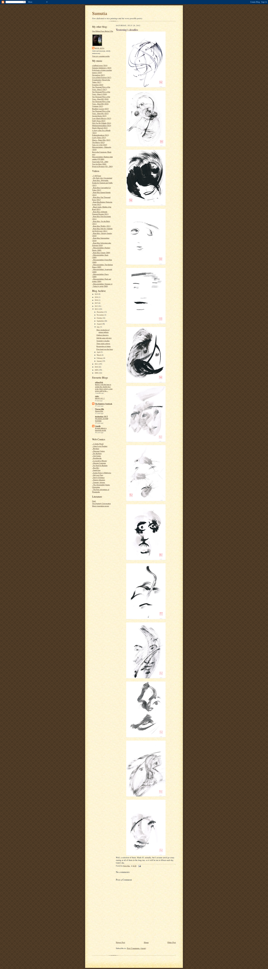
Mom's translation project (100, 506)
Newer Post (120, 942)
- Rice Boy (95, 468)
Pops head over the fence (104, 349)
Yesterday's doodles (103, 341)
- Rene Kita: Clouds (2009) (101, 252)
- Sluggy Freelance (98, 477)
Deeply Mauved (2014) (100, 128)
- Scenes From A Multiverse (101, 473)
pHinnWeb (99, 382)
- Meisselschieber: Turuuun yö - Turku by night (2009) (102, 285)
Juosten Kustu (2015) (99, 116)
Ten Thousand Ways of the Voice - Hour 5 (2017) (101, 88)
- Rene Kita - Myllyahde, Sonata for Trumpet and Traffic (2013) (102, 182)
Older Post (171, 942)
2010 (96, 367)
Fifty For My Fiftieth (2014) (101, 123)
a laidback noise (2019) (99, 65)
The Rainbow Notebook (103, 403)
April (99, 352)
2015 (96, 303)
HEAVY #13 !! (100, 398)
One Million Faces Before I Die (102, 31)
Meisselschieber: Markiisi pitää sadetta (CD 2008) (102, 158)
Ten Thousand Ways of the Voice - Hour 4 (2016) (101, 93)
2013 (96, 306)
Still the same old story (104, 338)
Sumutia (99, 13)
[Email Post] (139, 866)
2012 (96, 309)
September (100, 321)
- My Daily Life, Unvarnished (102, 178)
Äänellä (97, 426)
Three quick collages (103, 343)
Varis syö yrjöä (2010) (99, 145)
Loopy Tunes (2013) (99, 137)
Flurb (94, 501)
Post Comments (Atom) (136, 948)
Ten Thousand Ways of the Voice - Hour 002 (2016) (101, 102)
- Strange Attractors (98, 480)
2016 (96, 300)
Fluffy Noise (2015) (98, 121)
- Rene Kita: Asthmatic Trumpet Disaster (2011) (100, 213)
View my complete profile (101, 56)
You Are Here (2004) (99, 164)
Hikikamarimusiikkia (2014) (101, 125)
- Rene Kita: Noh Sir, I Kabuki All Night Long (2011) (102, 229)
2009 (96, 370)
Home (146, 942)
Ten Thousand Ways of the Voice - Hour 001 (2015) (101, 112)
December (100, 312)
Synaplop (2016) (97, 85)
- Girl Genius (96, 456)
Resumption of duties (103, 346)
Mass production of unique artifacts (102, 331)
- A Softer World (97, 444)
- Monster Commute (99, 463)
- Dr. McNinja (96, 453)
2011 (96, 364)
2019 (96, 294)
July (98, 327)
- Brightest (95, 448)
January (99, 361)
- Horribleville (96, 458)
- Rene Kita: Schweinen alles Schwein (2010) (101, 244)
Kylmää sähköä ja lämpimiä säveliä (101, 429)
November (100, 315)
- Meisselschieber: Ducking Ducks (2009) (101, 249)
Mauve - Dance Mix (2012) (101, 140)
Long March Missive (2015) (101, 118)
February (100, 358)
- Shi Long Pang (97, 475)
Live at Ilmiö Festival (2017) (101, 77)
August (99, 324)
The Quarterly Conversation (101, 503)
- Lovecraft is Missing (99, 461)
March (99, 355)
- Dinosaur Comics (98, 451)
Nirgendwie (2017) (98, 75)
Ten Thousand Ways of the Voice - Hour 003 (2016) (101, 98)
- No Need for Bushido (99, 465)
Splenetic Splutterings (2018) (101, 68)
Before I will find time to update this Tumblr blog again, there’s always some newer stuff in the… (104, 387)
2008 (96, 373)
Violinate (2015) (97, 106)
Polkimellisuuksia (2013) (100, 135)
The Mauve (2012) (98, 142)
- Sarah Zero (96, 470)
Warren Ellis (99, 409)
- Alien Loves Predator (99, 446)
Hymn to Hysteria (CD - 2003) (102, 166)
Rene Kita (99, 48)
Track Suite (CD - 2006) (100, 161)
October (99, 318)
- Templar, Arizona (98, 482)
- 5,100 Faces (96, 175)
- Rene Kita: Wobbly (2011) (101, 226)
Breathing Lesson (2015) (100, 109)
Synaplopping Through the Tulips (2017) (101, 81)
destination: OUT (101, 416)
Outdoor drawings (102, 335)
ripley (97, 396)
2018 (96, 297)
